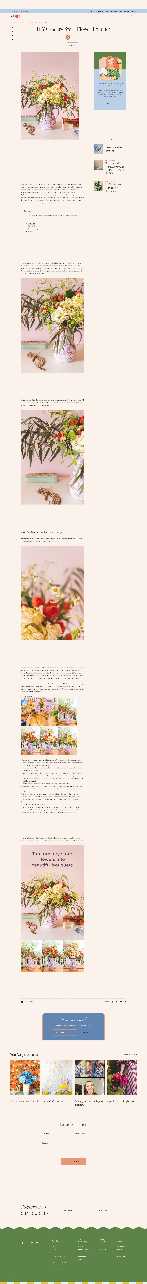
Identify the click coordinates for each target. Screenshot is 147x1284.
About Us (110, 103)
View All (128, 1054)
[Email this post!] (12, 40)
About (91, 11)
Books (120, 11)
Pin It (74, 46)
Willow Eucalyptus (34, 229)
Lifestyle (55, 1266)
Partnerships (99, 11)
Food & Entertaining (59, 1262)
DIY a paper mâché (66, 689)
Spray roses (31, 223)
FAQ (101, 1246)
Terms (42, 1279)
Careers (81, 1259)
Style (54, 1259)
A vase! (30, 231)
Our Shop (134, 11)
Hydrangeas (32, 221)
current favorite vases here (49, 689)
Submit (86, 1032)
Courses (126, 11)
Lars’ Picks (121, 1256)
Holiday (55, 1249)
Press (106, 11)
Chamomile (31, 226)
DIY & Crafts (21, 22)
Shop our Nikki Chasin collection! (19, 11)
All (53, 1246)
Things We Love (57, 1269)
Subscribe (113, 11)
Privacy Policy (35, 1279)
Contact (103, 1249)
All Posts (13, 22)
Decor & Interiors (58, 1256)
